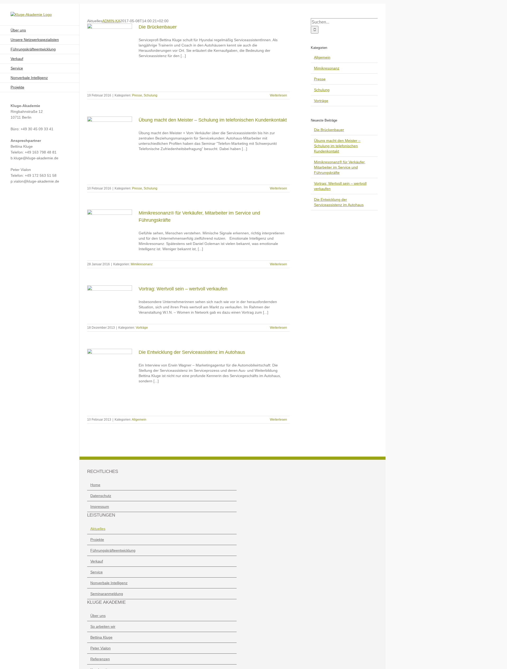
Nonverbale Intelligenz (109, 583)
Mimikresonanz (142, 264)
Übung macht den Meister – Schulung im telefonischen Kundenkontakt (213, 120)
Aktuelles (97, 529)
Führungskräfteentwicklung (112, 550)
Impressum (99, 506)
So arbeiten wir (102, 626)
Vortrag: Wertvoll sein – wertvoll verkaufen (183, 288)
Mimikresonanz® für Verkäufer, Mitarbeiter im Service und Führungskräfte (339, 167)
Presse (137, 95)
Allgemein (139, 419)
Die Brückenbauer (158, 27)
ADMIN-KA (111, 21)
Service (96, 572)
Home (95, 485)
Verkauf (96, 561)
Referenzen (100, 659)
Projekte (97, 539)
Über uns (98, 616)
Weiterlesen (278, 95)
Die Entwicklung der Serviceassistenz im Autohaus (192, 352)
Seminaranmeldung (106, 594)
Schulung (150, 95)
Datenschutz (100, 496)
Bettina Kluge (101, 637)
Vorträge (142, 327)
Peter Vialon (100, 648)
